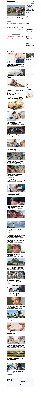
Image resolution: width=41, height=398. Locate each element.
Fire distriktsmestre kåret (29, 31)
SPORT (26, 30)
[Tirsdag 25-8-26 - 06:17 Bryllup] (16, 214)
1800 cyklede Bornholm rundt (29, 29)
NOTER (7, 92)
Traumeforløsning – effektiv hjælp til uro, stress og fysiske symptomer (30, 72)
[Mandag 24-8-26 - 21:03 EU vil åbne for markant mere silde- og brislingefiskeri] (16, 313)
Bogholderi (22, 380)
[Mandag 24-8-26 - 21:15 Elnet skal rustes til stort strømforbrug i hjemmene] (16, 288)
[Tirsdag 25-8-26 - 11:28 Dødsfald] (16, 72)
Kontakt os (22, 379)
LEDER (7, 121)
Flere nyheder (27, 23)
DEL (7, 21)
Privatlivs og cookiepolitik (23, 381)
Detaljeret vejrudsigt (29, 89)
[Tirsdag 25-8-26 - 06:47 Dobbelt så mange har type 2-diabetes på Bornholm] (16, 169)
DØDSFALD (26, 15)
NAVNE (7, 218)
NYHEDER (8, 173)
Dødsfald (27, 14)
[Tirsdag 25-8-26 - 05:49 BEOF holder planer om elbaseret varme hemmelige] (16, 275)
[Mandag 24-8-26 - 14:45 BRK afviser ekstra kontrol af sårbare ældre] (16, 366)
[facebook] (20, 384)
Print (10, 21)
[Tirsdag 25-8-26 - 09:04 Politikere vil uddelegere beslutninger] (16, 129)
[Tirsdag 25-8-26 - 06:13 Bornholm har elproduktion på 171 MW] (16, 224)
